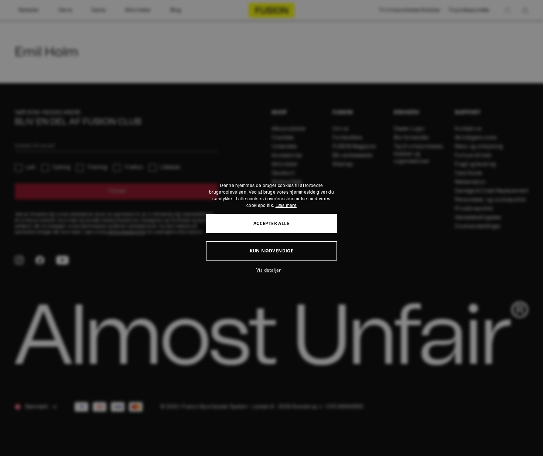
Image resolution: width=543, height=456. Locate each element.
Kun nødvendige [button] (272, 251)
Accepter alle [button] (271, 223)
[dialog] (271, 228)
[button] (271, 270)
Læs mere (286, 205)
